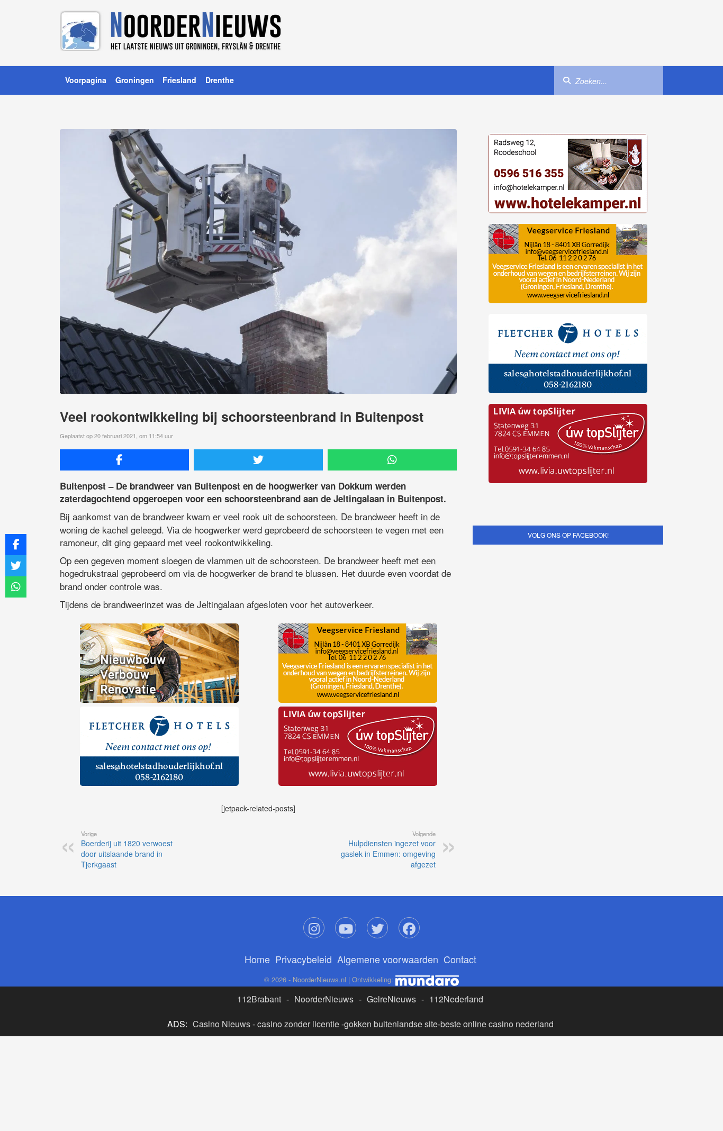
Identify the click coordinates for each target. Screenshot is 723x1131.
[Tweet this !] (258, 460)
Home (257, 959)
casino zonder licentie (298, 1024)
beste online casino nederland (497, 1024)
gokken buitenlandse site (391, 1024)
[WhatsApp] (392, 460)
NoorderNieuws (324, 999)
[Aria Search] (567, 80)
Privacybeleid (303, 959)
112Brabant (259, 999)
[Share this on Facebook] (124, 460)
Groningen (134, 80)
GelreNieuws (391, 999)
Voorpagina (85, 80)
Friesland (179, 80)
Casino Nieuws (221, 1024)
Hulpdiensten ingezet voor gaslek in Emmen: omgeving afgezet (388, 849)
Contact (460, 959)
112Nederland (456, 999)
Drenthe (219, 80)
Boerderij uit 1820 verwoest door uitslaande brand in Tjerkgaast (127, 849)
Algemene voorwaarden (387, 959)
